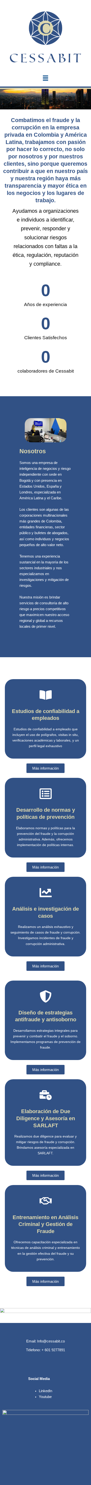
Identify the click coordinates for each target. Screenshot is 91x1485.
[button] (45, 78)
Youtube (45, 1397)
